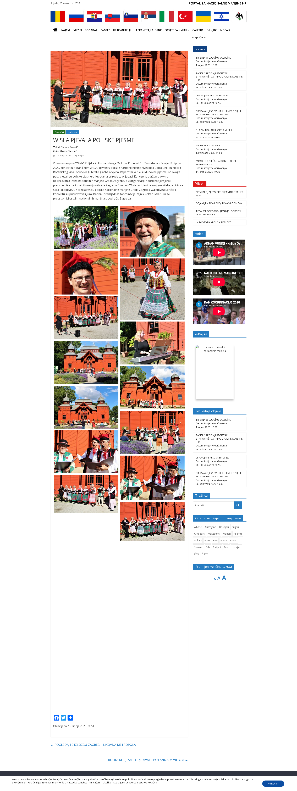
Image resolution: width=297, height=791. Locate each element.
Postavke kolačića (147, 782)
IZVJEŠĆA (197, 37)
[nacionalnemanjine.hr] (55, 30)
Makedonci (214, 533)
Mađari (227, 533)
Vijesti (78, 30)
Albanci (198, 527)
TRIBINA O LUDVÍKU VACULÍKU (213, 57)
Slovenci (198, 547)
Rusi (215, 540)
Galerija (198, 30)
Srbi (208, 547)
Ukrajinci (236, 547)
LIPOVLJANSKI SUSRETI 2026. (212, 95)
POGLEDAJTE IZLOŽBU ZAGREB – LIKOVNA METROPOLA (93, 745)
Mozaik (225, 30)
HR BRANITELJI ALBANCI (148, 30)
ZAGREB (105, 30)
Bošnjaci (224, 527)
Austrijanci (210, 527)
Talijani (217, 547)
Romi (207, 540)
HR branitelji (122, 30)
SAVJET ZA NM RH (176, 30)
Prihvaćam (273, 783)
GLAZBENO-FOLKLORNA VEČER (214, 130)
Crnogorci (199, 533)
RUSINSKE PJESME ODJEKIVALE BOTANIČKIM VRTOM (148, 760)
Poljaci (81, 155)
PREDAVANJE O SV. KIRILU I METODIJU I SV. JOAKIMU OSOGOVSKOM (218, 112)
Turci (226, 547)
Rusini (223, 540)
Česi (196, 554)
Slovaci (233, 540)
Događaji (91, 30)
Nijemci (237, 533)
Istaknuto (73, 132)
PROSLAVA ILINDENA (208, 145)
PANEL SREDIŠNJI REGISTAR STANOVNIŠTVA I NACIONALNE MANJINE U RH (219, 77)
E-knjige (212, 30)
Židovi (205, 554)
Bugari (235, 527)
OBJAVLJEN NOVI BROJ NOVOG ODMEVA (219, 203)
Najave (65, 30)
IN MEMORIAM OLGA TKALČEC (213, 222)
